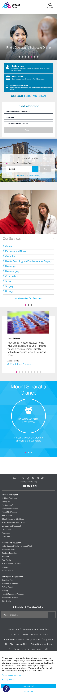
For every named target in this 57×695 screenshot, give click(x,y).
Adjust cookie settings (11, 675)
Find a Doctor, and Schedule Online (28, 47)
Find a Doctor (7, 515)
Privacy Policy (10, 639)
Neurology (10, 266)
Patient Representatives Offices (13, 522)
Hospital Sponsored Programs (13, 594)
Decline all (28, 692)
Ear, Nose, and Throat (16, 251)
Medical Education (8, 550)
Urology (9, 291)
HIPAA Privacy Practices (29, 639)
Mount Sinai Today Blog (28, 482)
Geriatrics (10, 256)
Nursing (5, 591)
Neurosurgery (12, 271)
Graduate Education (9, 553)
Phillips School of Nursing (11, 563)
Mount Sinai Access (9, 512)
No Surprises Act (8, 505)
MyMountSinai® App (9, 498)
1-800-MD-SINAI (35, 96)
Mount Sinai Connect (10, 584)
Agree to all (28, 686)
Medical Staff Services (10, 597)
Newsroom (6, 533)
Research (5, 556)
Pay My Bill (6, 502)
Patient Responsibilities (41, 644)
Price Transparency (17, 649)
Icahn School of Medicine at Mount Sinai (17, 546)
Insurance (6, 567)
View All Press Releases (20, 364)
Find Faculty (6, 560)
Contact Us (14, 634)
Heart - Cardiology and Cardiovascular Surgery (28, 261)
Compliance (47, 639)
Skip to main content (10, 1)
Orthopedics (11, 276)
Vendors (31, 649)
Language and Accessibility (12, 526)
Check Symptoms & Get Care (13, 519)
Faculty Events (7, 570)
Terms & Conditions (39, 634)
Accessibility (43, 649)
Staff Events (6, 601)
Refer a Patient (7, 587)
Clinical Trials (6, 529)
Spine (8, 281)
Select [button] (12, 169)
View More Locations (29, 175)
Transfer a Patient (8, 580)
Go (45, 169)
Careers (24, 634)
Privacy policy (8, 679)
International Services (10, 509)
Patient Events (7, 536)
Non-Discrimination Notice (17, 644)
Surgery (9, 286)
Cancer (9, 246)
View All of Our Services (30, 298)
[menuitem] (22, 169)
